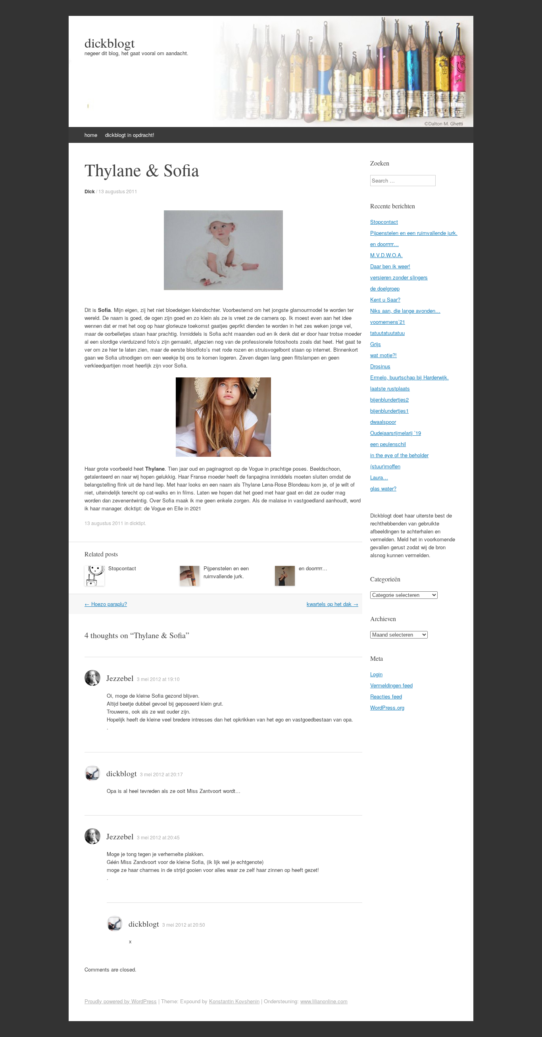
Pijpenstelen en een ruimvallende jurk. (226, 572)
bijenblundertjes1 (389, 410)
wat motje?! (383, 355)
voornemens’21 (387, 321)
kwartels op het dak (332, 604)
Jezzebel (120, 678)
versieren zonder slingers (399, 277)
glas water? (383, 488)
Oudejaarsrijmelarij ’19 (395, 433)
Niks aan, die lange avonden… (405, 310)
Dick (90, 191)
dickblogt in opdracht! (129, 135)
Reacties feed (386, 696)
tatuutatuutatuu (387, 333)
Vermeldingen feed (391, 685)
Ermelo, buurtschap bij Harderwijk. (409, 377)
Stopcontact (122, 568)
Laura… (379, 477)
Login (376, 674)
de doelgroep (385, 288)
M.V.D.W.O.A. (386, 255)
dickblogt (110, 42)
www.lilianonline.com (324, 1001)
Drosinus (380, 366)
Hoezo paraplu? (106, 604)
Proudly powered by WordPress (121, 1001)
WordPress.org (387, 707)
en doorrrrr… (313, 568)
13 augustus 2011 (117, 191)
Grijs (375, 344)
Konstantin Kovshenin (234, 1001)
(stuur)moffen (385, 466)
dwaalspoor (383, 421)
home (91, 135)
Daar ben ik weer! (390, 266)
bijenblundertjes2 (389, 399)
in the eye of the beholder (399, 455)
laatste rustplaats (390, 388)
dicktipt (137, 522)
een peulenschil (388, 444)
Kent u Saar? (385, 299)
